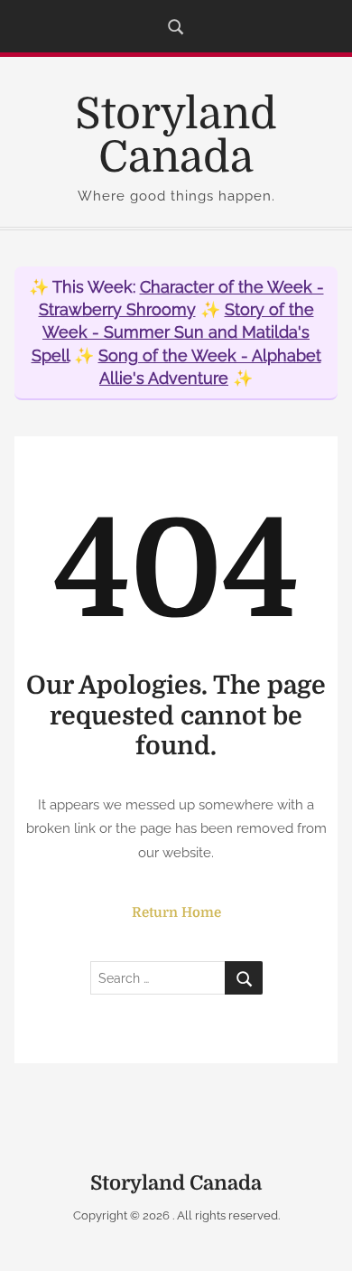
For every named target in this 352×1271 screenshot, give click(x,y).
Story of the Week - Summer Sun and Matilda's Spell (173, 332)
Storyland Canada (176, 135)
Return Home (176, 912)
